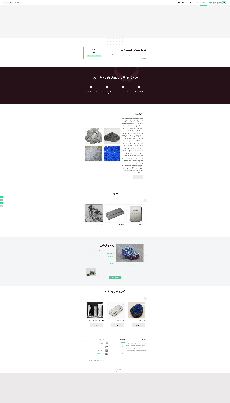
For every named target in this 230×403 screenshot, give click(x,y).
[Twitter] (115, 371)
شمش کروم (100, 224)
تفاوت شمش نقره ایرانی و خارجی (96, 320)
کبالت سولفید (142, 320)
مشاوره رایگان (9, 2)
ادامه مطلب (144, 58)
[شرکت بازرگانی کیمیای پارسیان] (218, 2)
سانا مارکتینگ (111, 369)
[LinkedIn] (113, 371)
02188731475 (110, 260)
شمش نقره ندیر (121, 320)
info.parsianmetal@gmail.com (95, 360)
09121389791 (110, 263)
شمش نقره (141, 224)
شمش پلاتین (120, 224)
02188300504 (110, 256)
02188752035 (110, 253)
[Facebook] (116, 371)
